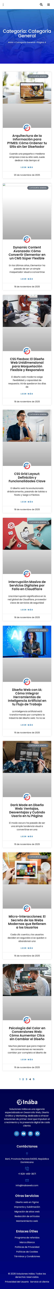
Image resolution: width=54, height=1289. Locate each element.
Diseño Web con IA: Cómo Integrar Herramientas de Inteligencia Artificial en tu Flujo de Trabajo (27, 697)
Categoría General (25, 42)
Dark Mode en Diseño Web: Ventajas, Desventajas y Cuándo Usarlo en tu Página (27, 810)
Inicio (10, 42)
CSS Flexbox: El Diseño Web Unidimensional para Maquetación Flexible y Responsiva (27, 364)
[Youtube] (23, 1133)
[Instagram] (16, 1133)
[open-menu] (48, 5)
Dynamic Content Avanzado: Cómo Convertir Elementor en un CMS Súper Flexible (27, 252)
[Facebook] (37, 1133)
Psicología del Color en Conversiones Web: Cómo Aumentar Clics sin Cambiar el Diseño (27, 1033)
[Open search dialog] (41, 5)
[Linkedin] (30, 1133)
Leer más (27, 167)
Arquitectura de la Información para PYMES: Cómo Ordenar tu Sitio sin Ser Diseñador (27, 141)
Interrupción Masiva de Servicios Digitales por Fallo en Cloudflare (27, 585)
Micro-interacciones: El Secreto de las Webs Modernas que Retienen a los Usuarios (27, 922)
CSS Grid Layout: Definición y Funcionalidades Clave (27, 477)
